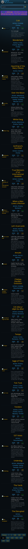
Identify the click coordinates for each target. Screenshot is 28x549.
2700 (3, 541)
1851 (3, 538)
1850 (23, 535)
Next (8, 541)
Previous (4, 535)
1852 (8, 538)
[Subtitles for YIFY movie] (7, 2)
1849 (19, 535)
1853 (12, 538)
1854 (16, 538)
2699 (21, 538)
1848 (15, 535)
